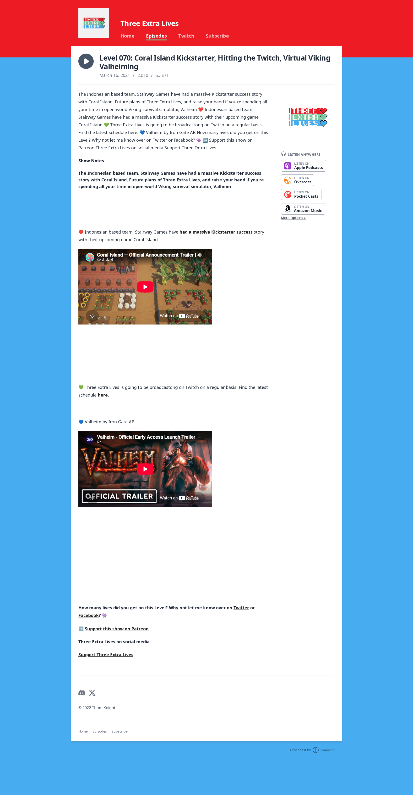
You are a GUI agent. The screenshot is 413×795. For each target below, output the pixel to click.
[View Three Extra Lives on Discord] (81, 692)
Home (127, 36)
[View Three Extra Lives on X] (92, 692)
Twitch (186, 36)
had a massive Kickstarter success (216, 232)
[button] (86, 61)
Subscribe (217, 36)
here (103, 395)
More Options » (293, 217)
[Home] (93, 23)
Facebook (88, 615)
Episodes (156, 36)
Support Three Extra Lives (105, 654)
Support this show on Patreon (117, 629)
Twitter (241, 607)
